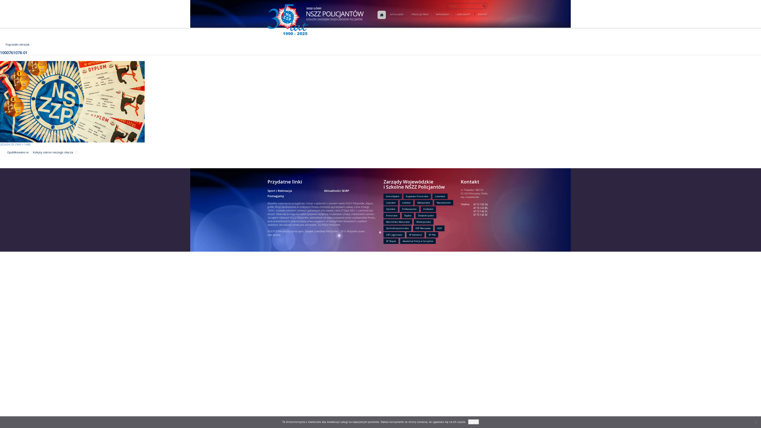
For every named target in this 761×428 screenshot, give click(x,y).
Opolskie (390, 208)
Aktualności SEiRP (336, 191)
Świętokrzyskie (426, 215)
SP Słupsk (391, 241)
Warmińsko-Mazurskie (398, 221)
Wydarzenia (442, 14)
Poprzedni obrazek (18, 44)
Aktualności (397, 14)
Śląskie (407, 215)
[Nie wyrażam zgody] (756, 422)
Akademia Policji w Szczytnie (418, 241)
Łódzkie (406, 202)
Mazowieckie (444, 202)
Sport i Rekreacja (280, 191)
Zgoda (473, 421)
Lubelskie (440, 196)
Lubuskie (391, 202)
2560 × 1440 (23, 144)
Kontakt (482, 14)
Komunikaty (463, 14)
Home (382, 15)
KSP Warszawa (423, 228)
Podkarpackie (409, 208)
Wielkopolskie (423, 221)
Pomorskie (392, 215)
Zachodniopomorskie (397, 228)
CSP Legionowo (394, 234)
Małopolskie (423, 202)
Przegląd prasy (420, 14)
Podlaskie (428, 208)
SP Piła (432, 234)
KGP (439, 228)
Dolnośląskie (392, 196)
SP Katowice (415, 234)
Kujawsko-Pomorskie (417, 196)
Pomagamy (276, 196)
